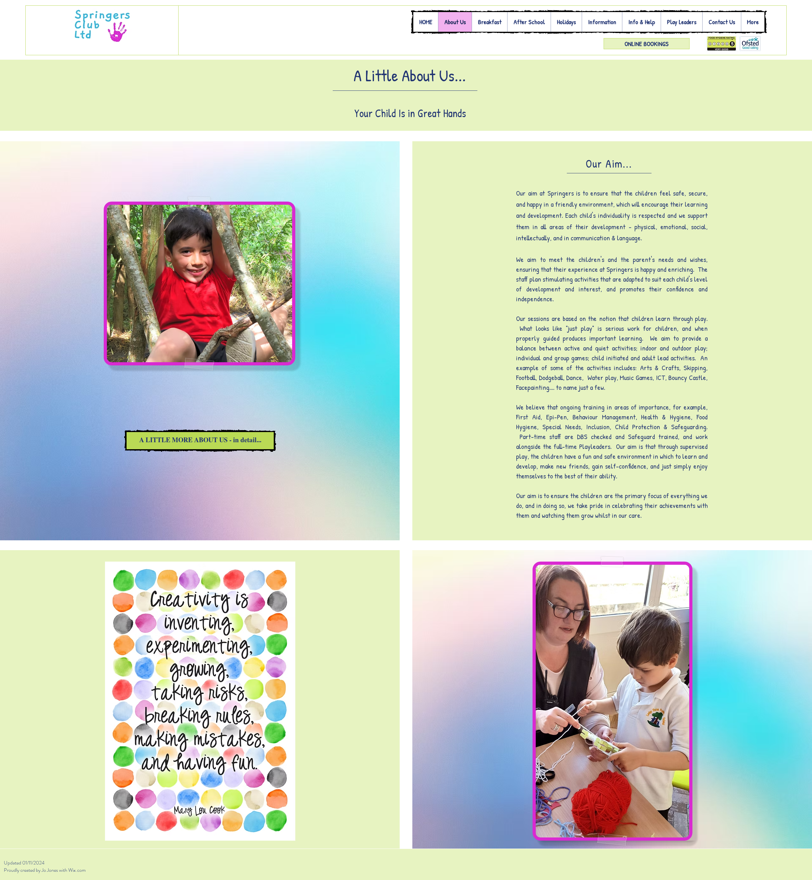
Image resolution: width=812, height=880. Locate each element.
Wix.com (77, 870)
